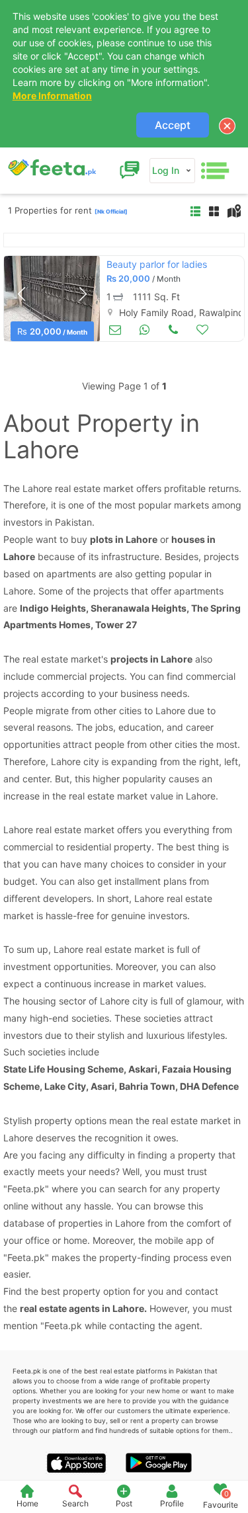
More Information (52, 95)
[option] (52, 298)
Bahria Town (147, 1086)
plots (101, 539)
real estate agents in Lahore (82, 1308)
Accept (172, 125)
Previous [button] (21, 294)
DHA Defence (209, 1086)
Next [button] (82, 294)
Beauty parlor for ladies (156, 264)
